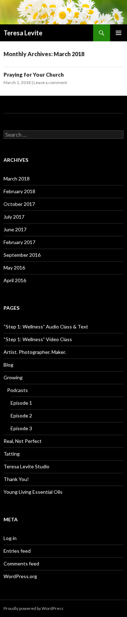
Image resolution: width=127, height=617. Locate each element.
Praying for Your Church (34, 74)
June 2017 (15, 229)
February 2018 (19, 191)
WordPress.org (20, 576)
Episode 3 (21, 428)
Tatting (12, 454)
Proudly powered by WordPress (34, 608)
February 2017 (19, 242)
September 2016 (22, 255)
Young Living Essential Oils (33, 492)
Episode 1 (21, 403)
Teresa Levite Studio (26, 466)
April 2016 (15, 280)
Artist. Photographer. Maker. (35, 352)
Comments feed (21, 563)
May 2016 (14, 268)
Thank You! (16, 479)
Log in (10, 538)
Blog (8, 365)
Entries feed (17, 551)
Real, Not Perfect (23, 441)
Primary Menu (118, 32)
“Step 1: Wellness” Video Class (38, 339)
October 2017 (19, 204)
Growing (13, 377)
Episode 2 (21, 416)
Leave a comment (50, 82)
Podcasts (17, 390)
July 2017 (14, 217)
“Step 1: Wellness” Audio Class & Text (46, 327)
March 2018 (17, 179)
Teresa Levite (23, 33)
